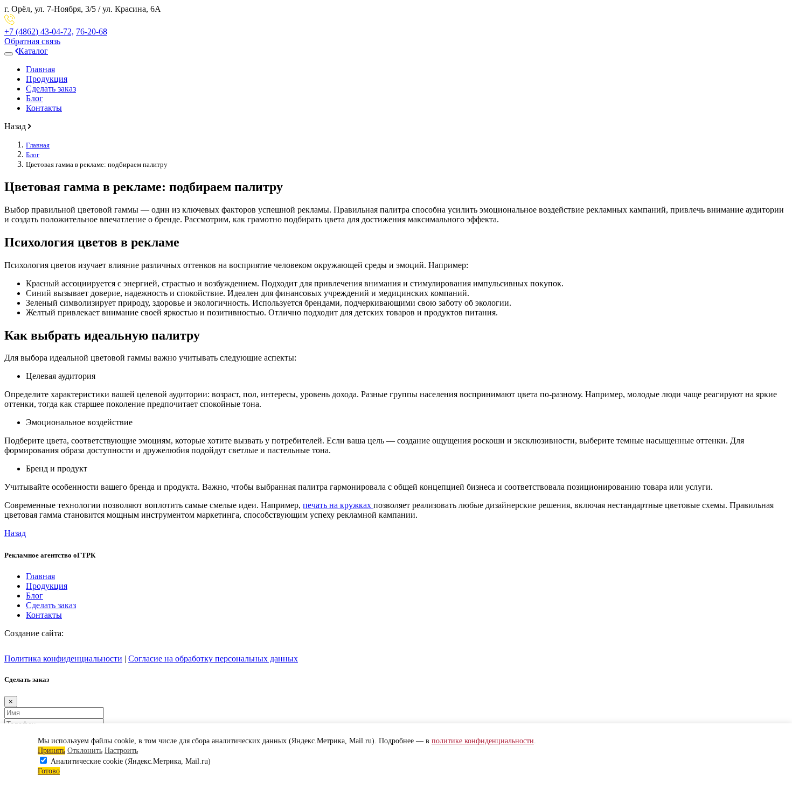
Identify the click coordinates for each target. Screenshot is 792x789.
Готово (49, 771)
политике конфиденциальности (483, 741)
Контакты (44, 107)
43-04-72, (39, 31)
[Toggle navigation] (8, 53)
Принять (51, 750)
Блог (34, 98)
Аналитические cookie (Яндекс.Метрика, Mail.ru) (131, 761)
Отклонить (84, 750)
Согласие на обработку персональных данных (213, 658)
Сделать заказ (51, 88)
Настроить (121, 750)
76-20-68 (91, 31)
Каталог (33, 50)
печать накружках (338, 505)
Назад (15, 533)
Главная (40, 69)
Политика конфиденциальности (63, 658)
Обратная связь (32, 41)
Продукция (46, 78)
